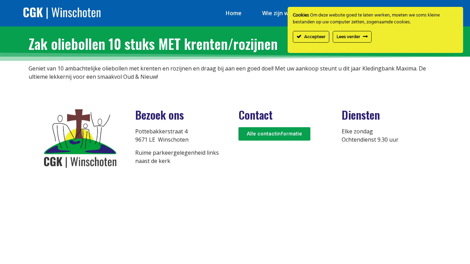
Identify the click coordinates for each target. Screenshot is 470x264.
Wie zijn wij (277, 13)
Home (234, 13)
